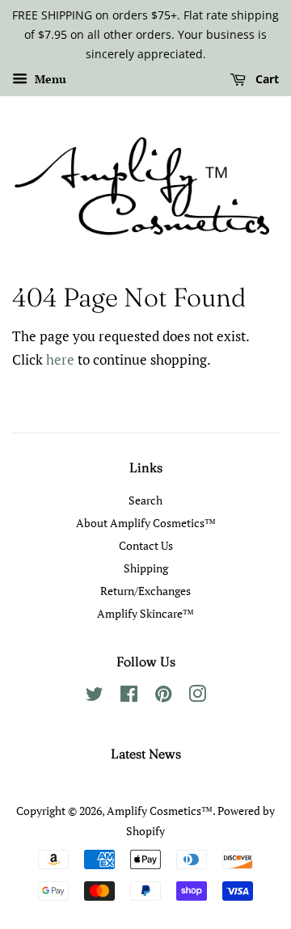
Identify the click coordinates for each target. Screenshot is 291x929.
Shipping (146, 568)
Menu (49, 79)
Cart (265, 79)
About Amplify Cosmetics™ (146, 522)
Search (145, 500)
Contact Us (146, 545)
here (60, 359)
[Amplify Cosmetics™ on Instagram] (197, 696)
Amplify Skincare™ (145, 613)
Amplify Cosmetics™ (160, 810)
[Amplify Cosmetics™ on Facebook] (129, 696)
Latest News (146, 753)
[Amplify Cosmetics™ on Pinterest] (163, 696)
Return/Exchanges (145, 590)
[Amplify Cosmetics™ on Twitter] (94, 696)
